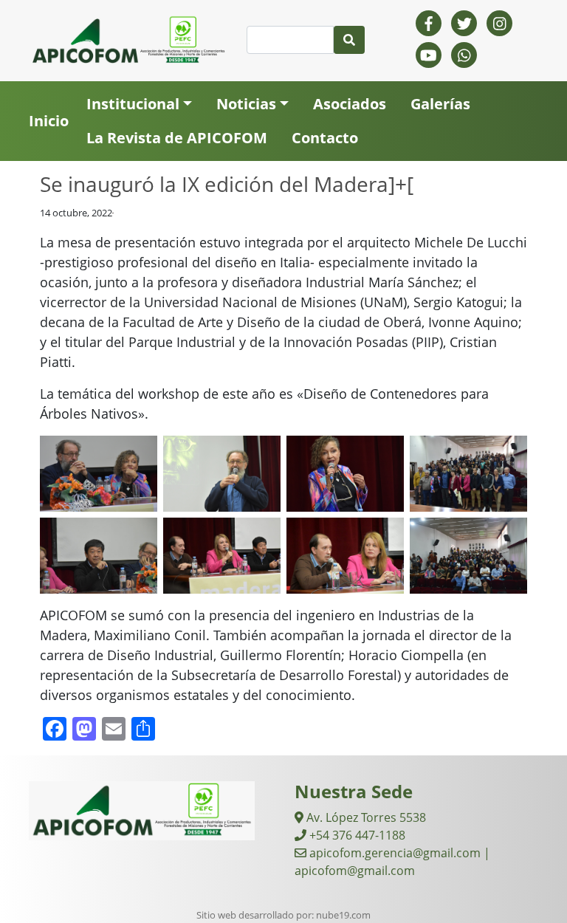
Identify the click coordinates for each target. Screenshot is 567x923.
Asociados (349, 104)
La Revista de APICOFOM (176, 138)
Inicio (49, 121)
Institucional (132, 104)
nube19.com (343, 915)
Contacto (325, 138)
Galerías (440, 104)
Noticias (246, 104)
